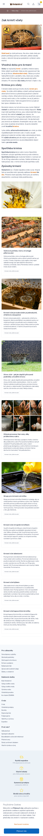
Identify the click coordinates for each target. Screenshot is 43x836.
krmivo (16, 126)
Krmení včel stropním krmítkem (17, 525)
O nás (3, 704)
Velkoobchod (6, 731)
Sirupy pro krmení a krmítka (15, 496)
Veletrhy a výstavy (8, 719)
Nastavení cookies (21, 824)
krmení (34, 172)
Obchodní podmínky (8, 657)
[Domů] (8, 10)
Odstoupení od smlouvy (9, 660)
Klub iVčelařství (6, 681)
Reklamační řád (6, 666)
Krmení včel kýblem (12, 582)
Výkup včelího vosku (8, 684)
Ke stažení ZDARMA (8, 695)
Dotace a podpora (7, 663)
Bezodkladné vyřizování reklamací (12, 737)
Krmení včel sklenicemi (13, 554)
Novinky (4, 710)
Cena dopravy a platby (9, 654)
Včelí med (5, 53)
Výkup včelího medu (8, 687)
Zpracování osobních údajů (10, 669)
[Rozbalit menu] (4, 4)
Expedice (4, 722)
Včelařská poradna (7, 692)
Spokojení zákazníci (8, 734)
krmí (18, 69)
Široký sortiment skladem (10, 742)
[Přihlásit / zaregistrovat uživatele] (33, 4)
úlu (3, 175)
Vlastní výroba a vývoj (9, 745)
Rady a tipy (15, 10)
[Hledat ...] (28, 4)
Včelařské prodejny (8, 707)
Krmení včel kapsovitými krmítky (17, 611)
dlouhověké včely (20, 73)
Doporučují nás (6, 713)
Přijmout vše (21, 831)
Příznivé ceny (6, 739)
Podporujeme (6, 716)
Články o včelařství (8, 672)
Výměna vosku (6, 689)
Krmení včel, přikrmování (12, 271)
